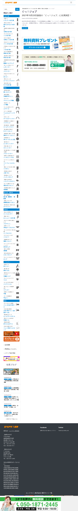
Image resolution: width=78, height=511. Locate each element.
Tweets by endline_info (63, 430)
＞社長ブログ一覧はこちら (12, 419)
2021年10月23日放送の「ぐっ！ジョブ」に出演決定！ (46, 15)
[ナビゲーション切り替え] (71, 2)
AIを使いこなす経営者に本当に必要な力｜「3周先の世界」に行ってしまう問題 (11, 398)
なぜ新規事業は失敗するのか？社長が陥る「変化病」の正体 (11, 389)
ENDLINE (35, 18)
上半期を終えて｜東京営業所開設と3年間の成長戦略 (11, 380)
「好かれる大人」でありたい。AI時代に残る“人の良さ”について (11, 414)
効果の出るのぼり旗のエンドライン (48, 430)
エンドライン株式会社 (14, 431)
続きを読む (24, 28)
